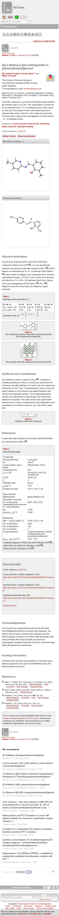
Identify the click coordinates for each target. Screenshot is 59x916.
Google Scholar (36, 687)
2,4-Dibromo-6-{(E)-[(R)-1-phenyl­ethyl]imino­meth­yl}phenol (28, 792)
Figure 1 (28, 332)
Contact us (17, 906)
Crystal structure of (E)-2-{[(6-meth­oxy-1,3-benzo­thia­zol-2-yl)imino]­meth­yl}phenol (28, 764)
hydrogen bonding (25, 126)
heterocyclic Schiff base (39, 124)
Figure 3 (28, 419)
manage (47, 914)
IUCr (10, 17)
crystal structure (19, 124)
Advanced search (45, 900)
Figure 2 (28, 360)
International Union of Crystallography (35, 904)
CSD (46, 684)
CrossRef (10, 687)
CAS (33, 698)
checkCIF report (10, 606)
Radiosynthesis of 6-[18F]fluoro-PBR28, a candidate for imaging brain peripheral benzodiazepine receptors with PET (28, 856)
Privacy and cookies (45, 908)
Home (7, 906)
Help (19, 908)
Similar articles (9, 136)
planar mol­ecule (9, 126)
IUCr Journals (22, 687)
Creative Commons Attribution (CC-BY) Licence (21, 718)
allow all (21, 914)
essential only (34, 914)
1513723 (22, 131)
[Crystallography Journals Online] (4, 17)
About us (38, 906)
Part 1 (14, 55)
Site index (28, 906)
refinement (42, 438)
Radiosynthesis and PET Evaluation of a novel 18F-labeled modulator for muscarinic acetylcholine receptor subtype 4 (28, 818)
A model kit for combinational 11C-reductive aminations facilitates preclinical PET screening (28, 830)
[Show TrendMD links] (53, 871)
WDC (23, 17)
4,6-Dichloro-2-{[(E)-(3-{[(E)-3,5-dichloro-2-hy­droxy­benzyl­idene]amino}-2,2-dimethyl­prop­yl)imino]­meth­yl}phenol (28, 775)
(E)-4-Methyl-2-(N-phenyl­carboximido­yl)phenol (23, 755)
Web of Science (36, 684)
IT (17, 17)
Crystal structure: (10, 574)
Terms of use (28, 908)
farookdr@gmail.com (33, 89)
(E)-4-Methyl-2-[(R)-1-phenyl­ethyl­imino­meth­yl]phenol (26, 784)
